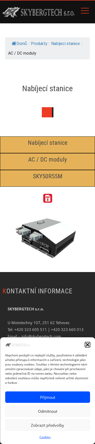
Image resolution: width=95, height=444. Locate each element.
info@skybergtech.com (41, 336)
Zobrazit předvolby (47, 425)
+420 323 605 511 (30, 329)
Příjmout (47, 397)
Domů (21, 43)
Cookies (45, 437)
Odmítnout (47, 411)
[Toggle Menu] (47, 112)
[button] (87, 344)
